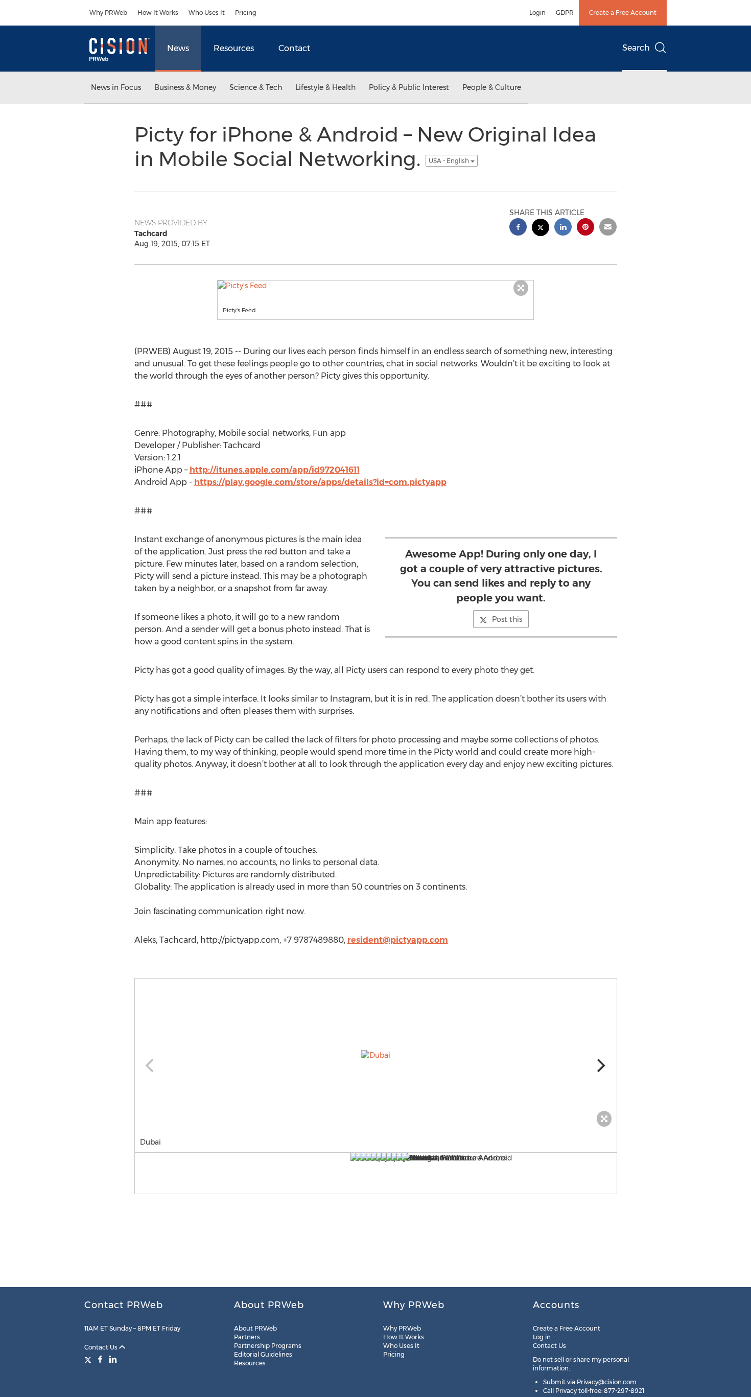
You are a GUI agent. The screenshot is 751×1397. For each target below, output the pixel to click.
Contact (294, 48)
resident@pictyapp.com (397, 940)
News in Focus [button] (116, 87)
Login (537, 12)
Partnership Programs (267, 1345)
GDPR (565, 12)
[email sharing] (608, 228)
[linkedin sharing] (563, 228)
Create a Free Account (622, 12)
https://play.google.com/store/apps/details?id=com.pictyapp (320, 482)
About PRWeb (255, 1328)
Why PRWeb (108, 12)
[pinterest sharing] (585, 228)
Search (636, 48)
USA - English (450, 161)
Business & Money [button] (185, 87)
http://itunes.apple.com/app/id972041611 (275, 470)
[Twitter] (89, 1359)
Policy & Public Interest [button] (409, 87)
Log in (542, 1337)
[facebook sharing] (518, 228)
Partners (247, 1337)
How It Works (157, 12)
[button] (375, 286)
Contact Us (101, 1347)
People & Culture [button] (491, 87)
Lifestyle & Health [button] (325, 87)
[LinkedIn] (113, 1359)
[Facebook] (100, 1359)
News (178, 48)
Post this (507, 619)
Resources (234, 48)
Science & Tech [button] (255, 87)
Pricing (245, 12)
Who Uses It (207, 12)
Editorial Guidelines (263, 1354)
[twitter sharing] (540, 229)
